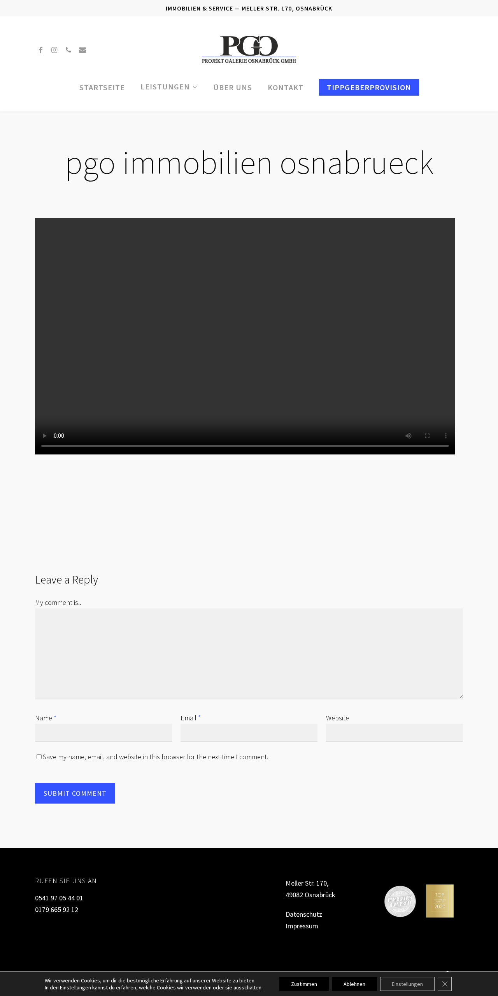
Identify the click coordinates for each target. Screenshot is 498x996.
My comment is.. (58, 602)
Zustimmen (304, 983)
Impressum (302, 925)
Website (337, 717)
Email (191, 717)
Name (45, 717)
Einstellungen (75, 987)
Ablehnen (354, 983)
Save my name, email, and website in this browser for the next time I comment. (155, 756)
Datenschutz (304, 914)
